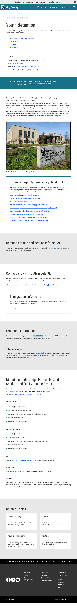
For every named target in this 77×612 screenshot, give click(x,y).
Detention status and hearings (21, 39)
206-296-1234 (42, 353)
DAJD (13, 18)
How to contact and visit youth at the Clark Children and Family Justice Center (32, 285)
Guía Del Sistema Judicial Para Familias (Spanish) (25, 214)
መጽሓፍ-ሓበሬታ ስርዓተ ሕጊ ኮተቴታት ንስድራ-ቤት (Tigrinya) (28, 217)
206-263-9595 (52, 248)
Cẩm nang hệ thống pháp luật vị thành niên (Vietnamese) (28, 221)
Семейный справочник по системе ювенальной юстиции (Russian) (33, 208)
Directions (13, 48)
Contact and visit (16, 42)
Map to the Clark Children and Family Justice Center (22, 394)
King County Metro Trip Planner (22, 460)
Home (8, 18)
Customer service (46, 581)
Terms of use (28, 572)
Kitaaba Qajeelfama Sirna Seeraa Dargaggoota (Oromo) (28, 205)
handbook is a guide (19, 187)
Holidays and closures (62, 579)
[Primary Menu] (74, 7)
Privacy (26, 575)
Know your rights (16, 308)
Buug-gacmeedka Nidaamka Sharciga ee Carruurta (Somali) (28, 211)
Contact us (44, 572)
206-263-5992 (18, 63)
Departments (62, 572)
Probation (13, 45)
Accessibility (10, 599)
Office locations (63, 575)
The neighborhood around (14, 471)
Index (11, 561)
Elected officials (46, 578)
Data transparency (28, 579)
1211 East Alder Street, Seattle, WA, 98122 (27, 67)
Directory (44, 575)
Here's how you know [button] (55, 2)
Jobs (59, 587)
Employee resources (61, 583)
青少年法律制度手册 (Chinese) (20, 201)
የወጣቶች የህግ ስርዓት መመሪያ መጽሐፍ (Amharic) (24, 198)
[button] (75, 2)
